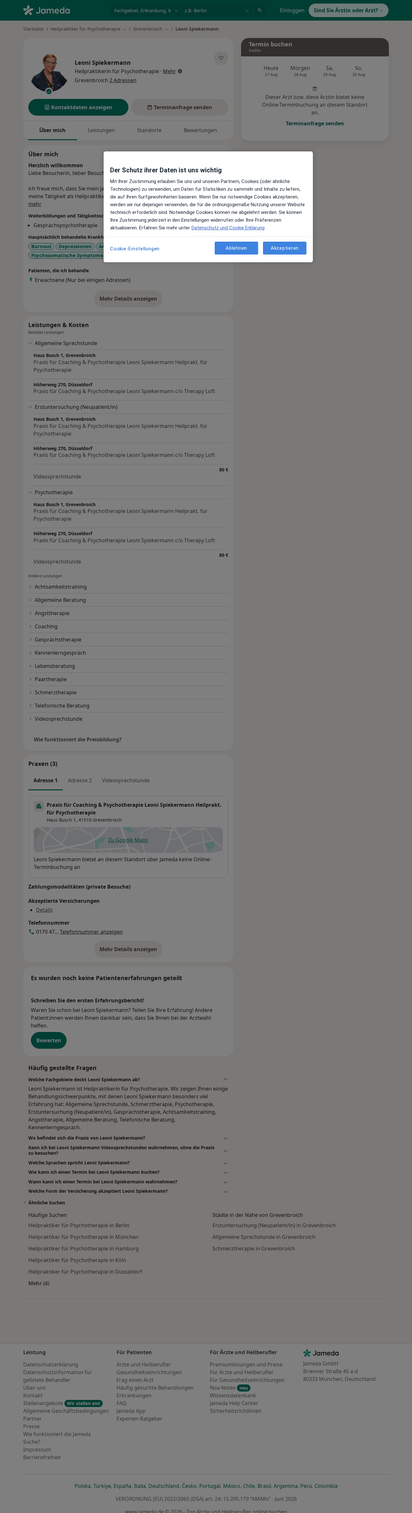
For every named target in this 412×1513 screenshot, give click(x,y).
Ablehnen (236, 248)
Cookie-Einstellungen (135, 249)
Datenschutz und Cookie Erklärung (228, 228)
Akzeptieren (285, 248)
